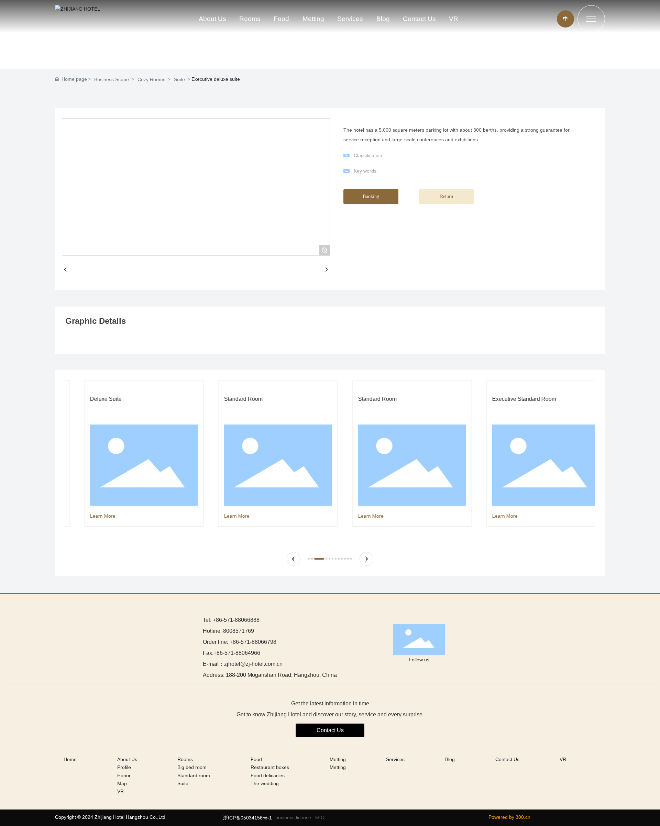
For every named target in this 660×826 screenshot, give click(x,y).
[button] (293, 559)
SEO (319, 817)
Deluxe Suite (91, 399)
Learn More (87, 516)
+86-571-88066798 (253, 642)
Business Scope (111, 79)
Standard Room (228, 399)
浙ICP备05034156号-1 (247, 818)
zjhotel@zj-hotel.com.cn (253, 664)
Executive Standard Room (509, 399)
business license (293, 817)
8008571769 (238, 631)
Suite (179, 79)
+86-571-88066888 (236, 620)
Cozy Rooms (151, 79)
